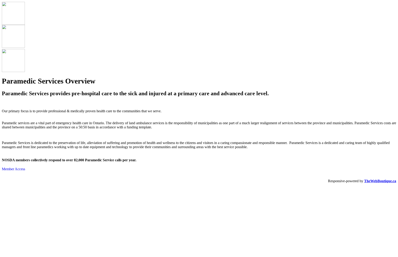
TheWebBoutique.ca (380, 181)
